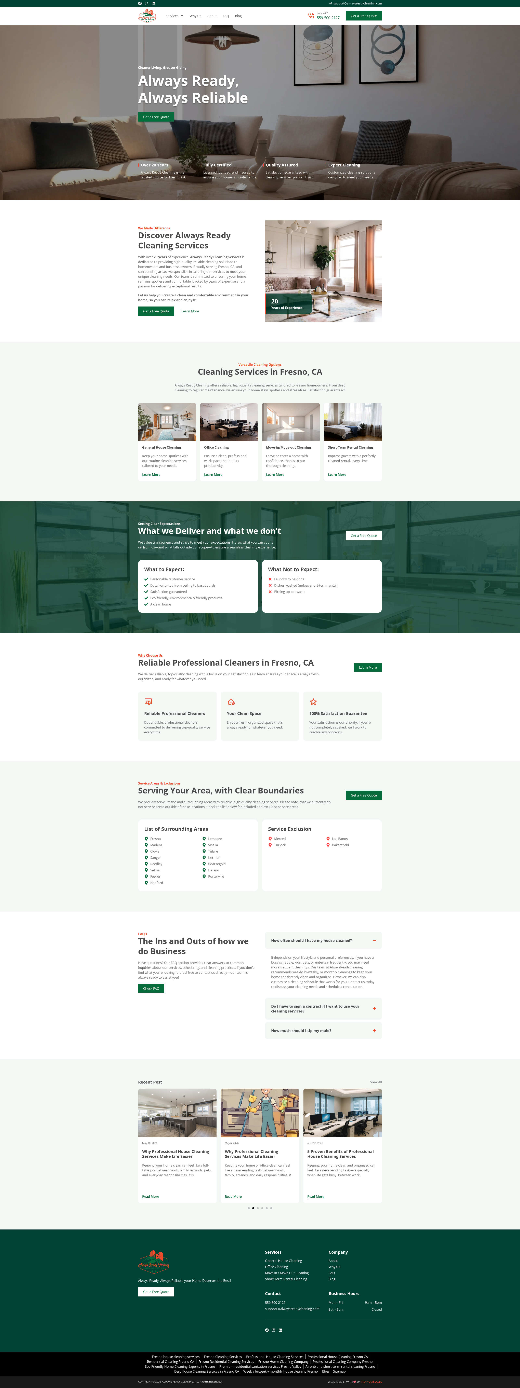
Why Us (195, 16)
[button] (249, 1208)
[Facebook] (140, 3)
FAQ (226, 16)
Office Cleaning (276, 1267)
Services (172, 16)
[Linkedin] (153, 3)
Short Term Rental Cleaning (286, 1279)
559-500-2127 (328, 17)
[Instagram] (146, 3)
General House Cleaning (283, 1261)
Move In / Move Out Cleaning (287, 1273)
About (212, 16)
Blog (238, 16)
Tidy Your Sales (371, 1382)
